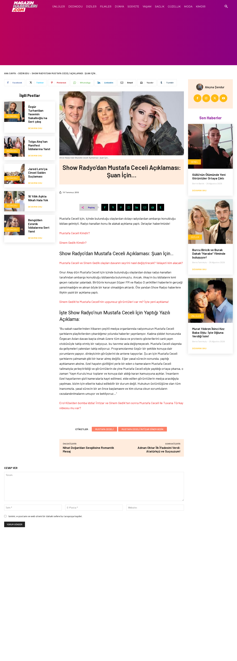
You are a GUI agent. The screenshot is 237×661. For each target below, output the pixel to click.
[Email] (144, 207)
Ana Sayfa (10, 73)
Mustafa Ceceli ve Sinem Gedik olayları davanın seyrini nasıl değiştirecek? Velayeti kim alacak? (121, 263)
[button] (226, 6)
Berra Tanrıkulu (199, 262)
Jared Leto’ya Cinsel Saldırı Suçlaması (37, 172)
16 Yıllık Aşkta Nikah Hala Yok (38, 198)
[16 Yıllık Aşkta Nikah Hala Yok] (14, 201)
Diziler (195, 237)
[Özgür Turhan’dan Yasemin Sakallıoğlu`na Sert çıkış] (14, 111)
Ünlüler (196, 315)
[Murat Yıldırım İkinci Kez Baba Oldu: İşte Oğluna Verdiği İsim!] (210, 300)
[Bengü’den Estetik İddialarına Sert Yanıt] (14, 225)
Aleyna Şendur (214, 87)
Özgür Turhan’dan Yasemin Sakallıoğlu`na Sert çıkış (37, 114)
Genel (194, 161)
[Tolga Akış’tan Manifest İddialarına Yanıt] (14, 146)
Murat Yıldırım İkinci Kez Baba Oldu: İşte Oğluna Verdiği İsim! (208, 332)
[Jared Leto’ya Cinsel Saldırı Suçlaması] (14, 174)
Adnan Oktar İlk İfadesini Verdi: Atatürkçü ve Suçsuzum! (159, 449)
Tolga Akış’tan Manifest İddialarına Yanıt (39, 145)
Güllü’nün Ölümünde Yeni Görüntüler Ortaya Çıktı (209, 176)
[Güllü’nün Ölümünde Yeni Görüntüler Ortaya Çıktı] (210, 146)
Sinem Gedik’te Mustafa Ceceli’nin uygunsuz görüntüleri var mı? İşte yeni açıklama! (114, 302)
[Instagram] (206, 98)
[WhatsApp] (128, 207)
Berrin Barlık (198, 183)
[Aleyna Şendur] (200, 87)
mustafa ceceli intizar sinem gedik (142, 429)
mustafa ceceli (104, 429)
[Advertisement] (118, 39)
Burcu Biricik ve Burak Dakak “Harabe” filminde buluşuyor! (208, 253)
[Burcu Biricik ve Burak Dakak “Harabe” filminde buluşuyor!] (210, 221)
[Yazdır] (152, 207)
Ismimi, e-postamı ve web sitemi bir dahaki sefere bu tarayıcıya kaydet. (45, 516)
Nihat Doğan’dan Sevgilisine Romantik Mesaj (88, 449)
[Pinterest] (120, 207)
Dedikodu (23, 73)
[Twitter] (112, 207)
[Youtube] (223, 98)
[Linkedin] (136, 207)
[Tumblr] (160, 207)
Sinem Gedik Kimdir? (73, 242)
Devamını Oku (35, 128)
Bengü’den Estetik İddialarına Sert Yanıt (38, 225)
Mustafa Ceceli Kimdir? (74, 233)
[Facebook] (104, 207)
